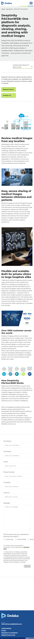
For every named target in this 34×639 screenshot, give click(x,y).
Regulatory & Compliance (9, 632)
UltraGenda (8, 539)
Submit (27, 566)
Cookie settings (6, 628)
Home (3, 9)
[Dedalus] (6, 3)
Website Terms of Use (8, 635)
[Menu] (31, 3)
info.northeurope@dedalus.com (11, 624)
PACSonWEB (20, 539)
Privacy (3, 630)
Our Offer (9, 9)
